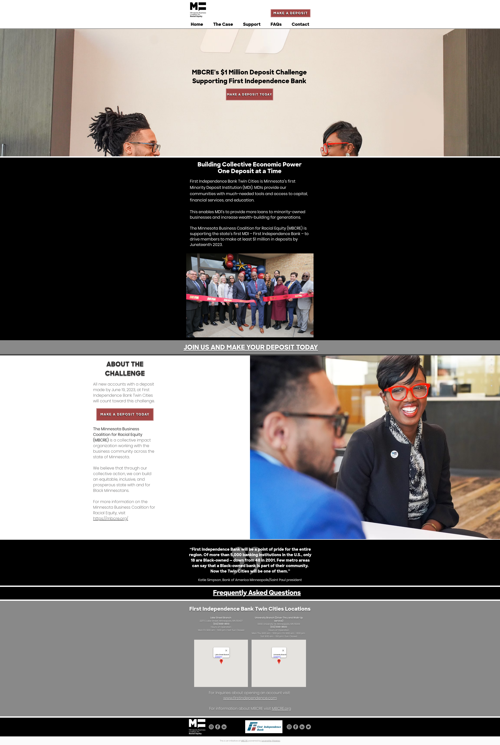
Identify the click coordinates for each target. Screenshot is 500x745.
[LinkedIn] (224, 726)
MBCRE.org (281, 708)
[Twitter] (308, 726)
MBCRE (244, 740)
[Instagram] (211, 726)
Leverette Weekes (270, 740)
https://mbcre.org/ (110, 518)
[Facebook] (217, 726)
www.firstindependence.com (250, 698)
